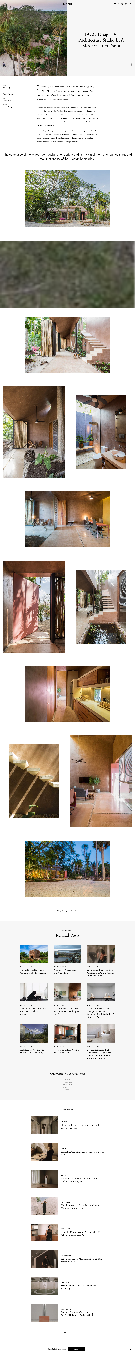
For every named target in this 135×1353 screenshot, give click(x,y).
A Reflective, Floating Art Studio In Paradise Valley (32, 1051)
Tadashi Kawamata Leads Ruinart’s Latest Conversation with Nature (80, 1207)
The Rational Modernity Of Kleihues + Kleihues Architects (33, 1011)
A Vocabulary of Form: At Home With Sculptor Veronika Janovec (79, 1180)
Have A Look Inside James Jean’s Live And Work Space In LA (66, 1011)
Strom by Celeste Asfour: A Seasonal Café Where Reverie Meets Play (80, 1233)
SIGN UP (76, 1349)
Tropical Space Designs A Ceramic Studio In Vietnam (33, 971)
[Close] (131, 1349)
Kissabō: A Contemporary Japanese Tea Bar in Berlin (82, 1153)
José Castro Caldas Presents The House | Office (66, 1051)
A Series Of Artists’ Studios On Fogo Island (66, 971)
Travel (62, 1148)
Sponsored (67, 1202)
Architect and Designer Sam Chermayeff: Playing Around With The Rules (100, 973)
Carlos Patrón (7, 100)
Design (63, 1229)
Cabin (67, 1080)
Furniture (68, 1255)
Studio (105, 28)
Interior (68, 1229)
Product (68, 1309)
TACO (5, 88)
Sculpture (66, 1122)
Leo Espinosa (66, 911)
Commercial (67, 1082)
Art (62, 1122)
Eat (66, 1148)
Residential (67, 1087)
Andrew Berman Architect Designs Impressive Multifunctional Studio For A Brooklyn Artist (100, 1013)
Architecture (99, 28)
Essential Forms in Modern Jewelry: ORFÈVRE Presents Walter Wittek (77, 1314)
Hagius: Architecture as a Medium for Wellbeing (78, 1287)
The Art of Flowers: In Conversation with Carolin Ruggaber (80, 1126)
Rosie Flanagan (8, 107)
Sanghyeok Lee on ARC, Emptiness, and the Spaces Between (81, 1260)
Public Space (67, 1085)
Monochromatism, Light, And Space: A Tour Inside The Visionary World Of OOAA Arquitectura (99, 1054)
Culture (67, 1282)
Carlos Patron (75, 911)
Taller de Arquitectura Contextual (62, 91)
